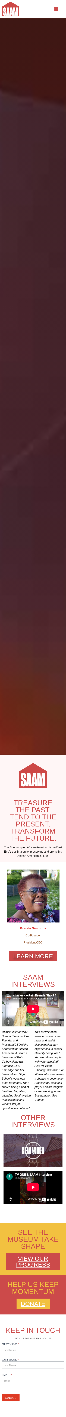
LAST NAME (10, 1359)
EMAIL (7, 1375)
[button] (56, 9)
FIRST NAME (10, 1344)
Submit (10, 1397)
